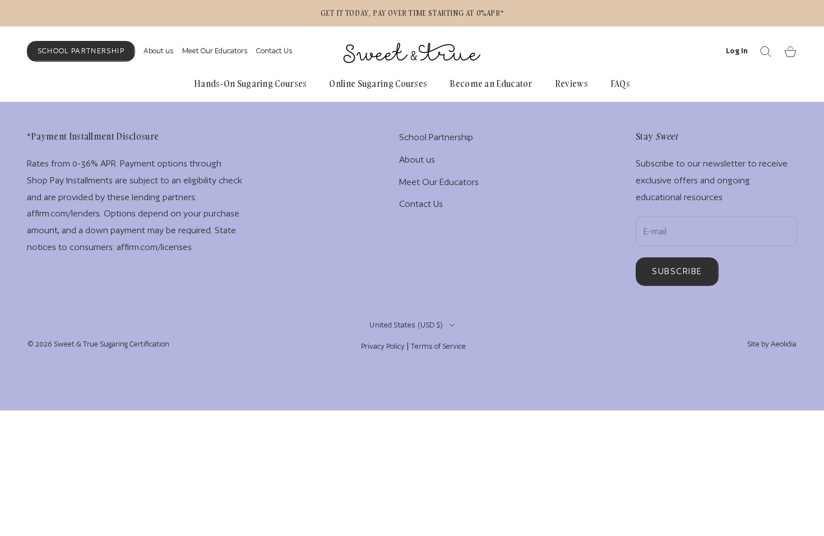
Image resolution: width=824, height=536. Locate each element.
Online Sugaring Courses (378, 83)
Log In (737, 50)
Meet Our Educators (215, 51)
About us (158, 51)
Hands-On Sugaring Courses (250, 83)
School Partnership (81, 51)
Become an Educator (491, 83)
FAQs (620, 83)
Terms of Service (438, 346)
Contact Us (274, 51)
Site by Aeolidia (772, 344)
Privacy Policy (383, 346)
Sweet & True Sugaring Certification (111, 344)
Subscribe (677, 271)
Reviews (571, 83)
